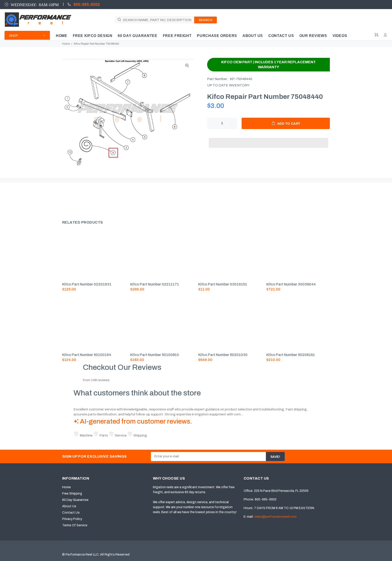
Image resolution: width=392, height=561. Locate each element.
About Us (69, 506)
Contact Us (71, 512)
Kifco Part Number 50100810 (154, 355)
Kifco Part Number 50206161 (290, 355)
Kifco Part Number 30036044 (291, 284)
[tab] (62, 199)
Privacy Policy (72, 519)
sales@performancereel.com (275, 516)
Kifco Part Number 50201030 (222, 355)
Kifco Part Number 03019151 (222, 284)
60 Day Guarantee (75, 500)
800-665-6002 (87, 4)
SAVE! (275, 457)
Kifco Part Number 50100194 (86, 355)
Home (66, 43)
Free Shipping (72, 493)
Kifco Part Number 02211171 (154, 284)
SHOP (13, 35)
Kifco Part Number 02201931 (86, 284)
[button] (268, 139)
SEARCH (205, 20)
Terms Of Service (74, 525)
